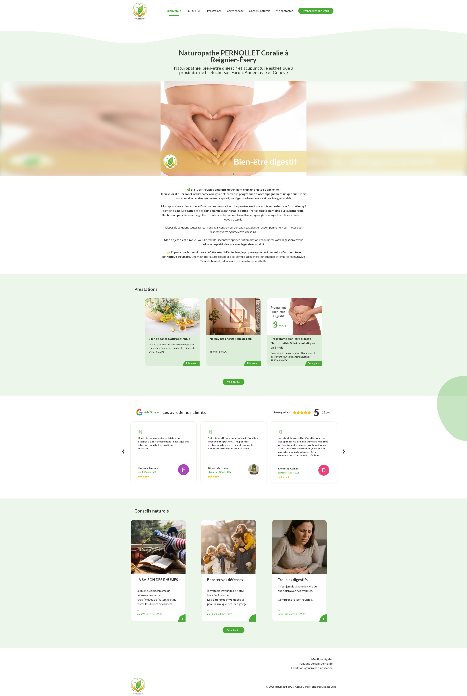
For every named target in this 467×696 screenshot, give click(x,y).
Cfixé (333, 686)
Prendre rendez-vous (316, 10)
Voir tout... (233, 381)
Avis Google (151, 412)
